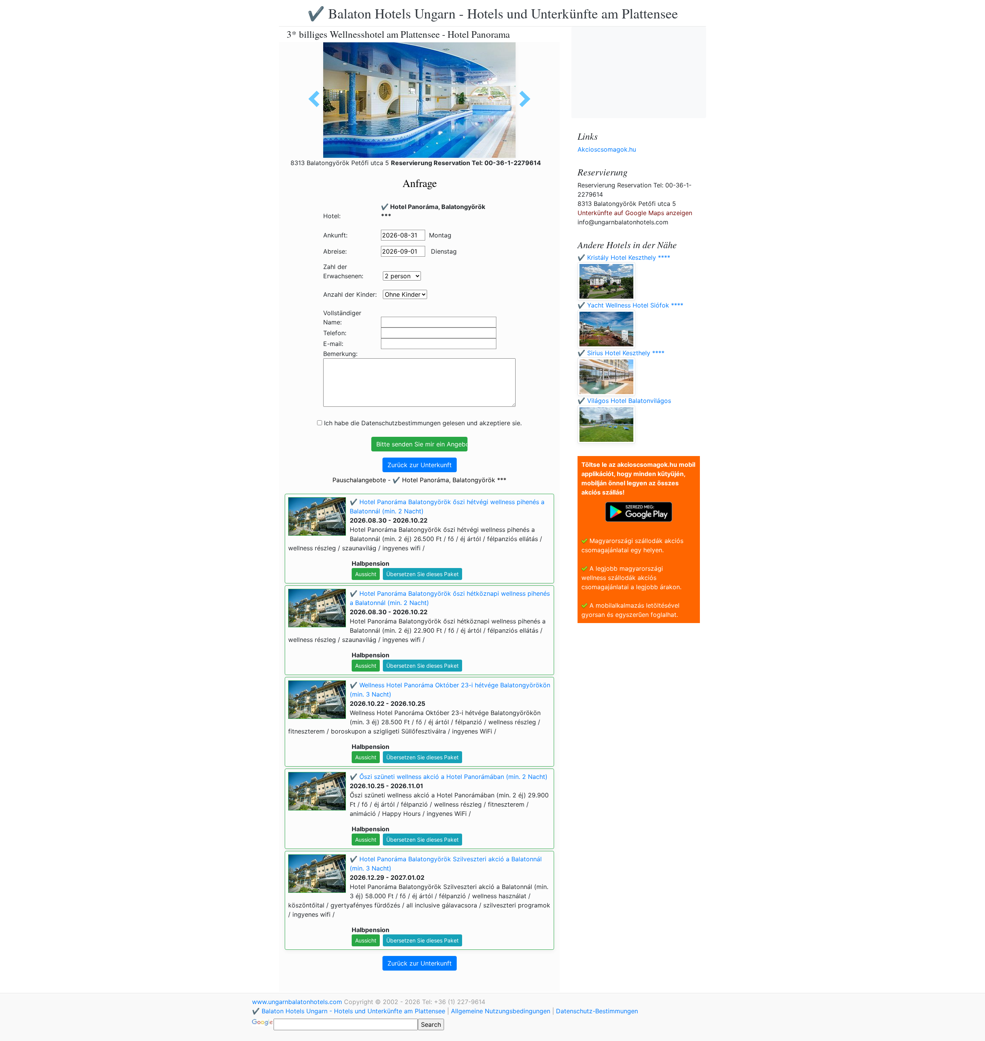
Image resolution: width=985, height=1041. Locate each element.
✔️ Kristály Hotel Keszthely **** (624, 257)
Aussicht (365, 574)
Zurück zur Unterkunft (419, 465)
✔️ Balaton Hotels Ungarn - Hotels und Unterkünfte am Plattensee (492, 13)
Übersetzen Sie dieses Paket (422, 574)
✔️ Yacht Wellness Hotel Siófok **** (630, 305)
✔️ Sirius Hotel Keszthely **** (621, 353)
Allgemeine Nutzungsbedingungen (500, 1011)
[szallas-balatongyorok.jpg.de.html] (317, 99)
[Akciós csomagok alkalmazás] (638, 511)
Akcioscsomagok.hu (607, 149)
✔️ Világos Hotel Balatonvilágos (624, 400)
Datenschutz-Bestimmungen (597, 1011)
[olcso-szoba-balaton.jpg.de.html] (522, 99)
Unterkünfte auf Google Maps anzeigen (635, 213)
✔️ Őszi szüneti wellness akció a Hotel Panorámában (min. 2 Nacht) (449, 776)
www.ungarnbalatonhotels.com (298, 1002)
